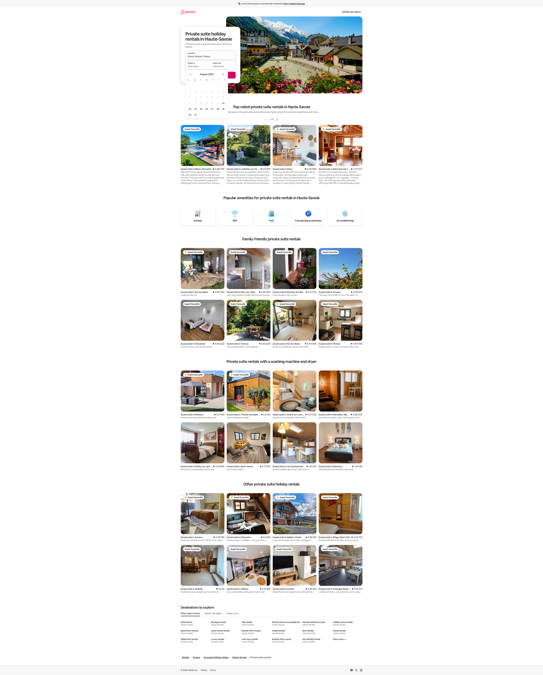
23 (190, 109)
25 (201, 109)
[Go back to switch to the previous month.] (190, 74)
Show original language (294, 3)
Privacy (204, 670)
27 (212, 109)
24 (195, 109)
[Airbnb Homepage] (188, 11)
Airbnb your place (351, 11)
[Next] (277, 119)
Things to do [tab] (232, 613)
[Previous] (266, 119)
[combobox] (210, 56)
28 (218, 109)
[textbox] (198, 66)
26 (206, 109)
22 (223, 103)
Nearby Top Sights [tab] (213, 613)
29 (223, 109)
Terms (213, 670)
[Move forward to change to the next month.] (223, 74)
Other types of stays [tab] (190, 613)
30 (190, 115)
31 (195, 115)
